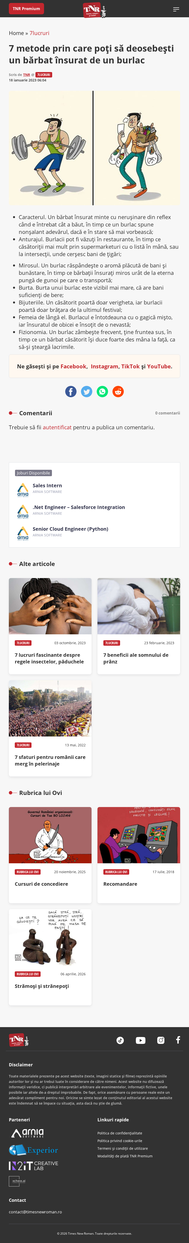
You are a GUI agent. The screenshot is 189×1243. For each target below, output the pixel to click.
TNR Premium (26, 8)
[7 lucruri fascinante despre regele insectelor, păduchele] (50, 626)
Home (16, 33)
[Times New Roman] (94, 10)
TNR (26, 74)
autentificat (57, 427)
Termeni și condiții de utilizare (122, 1148)
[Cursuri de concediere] (50, 855)
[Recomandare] (138, 855)
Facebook (73, 366)
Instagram (104, 366)
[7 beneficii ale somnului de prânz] (138, 626)
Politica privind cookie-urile (119, 1140)
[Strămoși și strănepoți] (50, 957)
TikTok (130, 366)
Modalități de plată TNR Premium (125, 1156)
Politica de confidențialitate (119, 1133)
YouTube (159, 366)
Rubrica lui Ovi (28, 871)
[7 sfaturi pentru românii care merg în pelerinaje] (50, 728)
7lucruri (39, 33)
